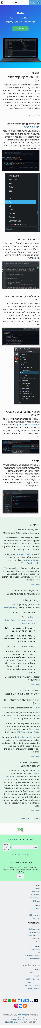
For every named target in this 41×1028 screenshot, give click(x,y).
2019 (37, 708)
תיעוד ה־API (35, 909)
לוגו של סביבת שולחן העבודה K (19, 1019)
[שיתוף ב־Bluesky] (27, 999)
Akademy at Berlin (22, 554)
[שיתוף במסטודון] (31, 999)
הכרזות (37, 926)
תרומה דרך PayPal (6, 847)
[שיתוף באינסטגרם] (16, 1004)
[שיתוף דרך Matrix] (36, 999)
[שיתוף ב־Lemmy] (9, 999)
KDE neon (36, 901)
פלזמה (37, 888)
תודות (38, 941)
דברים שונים (35, 938)
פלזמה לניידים (35, 898)
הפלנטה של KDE (34, 932)
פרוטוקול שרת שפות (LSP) (28, 425)
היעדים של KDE (34, 915)
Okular (37, 732)
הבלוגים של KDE (34, 929)
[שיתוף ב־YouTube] (5, 999)
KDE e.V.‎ (37, 976)
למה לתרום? (14, 839)
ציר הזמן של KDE (34, 982)
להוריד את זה (21, 29)
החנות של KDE (35, 973)
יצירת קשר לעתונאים (33, 935)
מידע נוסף (35, 585)
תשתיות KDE (35, 895)
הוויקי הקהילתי (35, 949)
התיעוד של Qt (35, 912)
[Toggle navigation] (16, 2)
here (9, 715)
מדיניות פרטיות (35, 962)
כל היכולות (35, 115)
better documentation (25, 737)
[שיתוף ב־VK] (20, 1004)
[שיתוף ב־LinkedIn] (18, 999)
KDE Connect (23, 732)
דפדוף (20, 876)
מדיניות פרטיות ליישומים (31, 965)
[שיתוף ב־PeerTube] (25, 1004)
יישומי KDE (36, 891)
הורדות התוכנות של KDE (32, 956)
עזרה (38, 952)
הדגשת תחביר (32, 127)
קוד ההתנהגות (35, 959)
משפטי (7, 1022)
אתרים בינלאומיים (34, 988)
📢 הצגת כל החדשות (30, 818)
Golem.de (17, 540)
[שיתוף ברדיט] (14, 999)
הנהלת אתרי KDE (20, 1015)
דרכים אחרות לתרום (20, 854)
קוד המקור (36, 918)
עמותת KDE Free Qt (33, 979)
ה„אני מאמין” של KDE (32, 985)
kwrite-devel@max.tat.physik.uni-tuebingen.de (20, 620)
